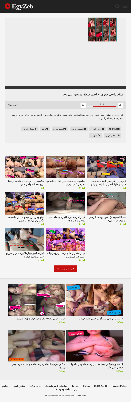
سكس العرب (19, 386)
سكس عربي (77, 129)
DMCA (86, 386)
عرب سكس (35, 386)
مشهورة (94, 135)
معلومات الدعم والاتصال (56, 386)
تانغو (44, 129)
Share (11, 105)
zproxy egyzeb (61, 389)
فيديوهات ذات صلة (65, 268)
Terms (75, 386)
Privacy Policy (119, 386)
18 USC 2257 (100, 386)
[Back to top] (120, 392)
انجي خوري (96, 129)
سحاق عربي (29, 129)
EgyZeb (21, 6)
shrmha (113, 129)
